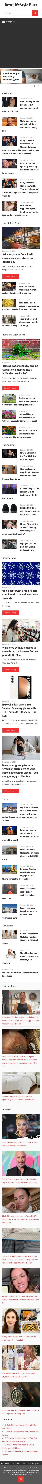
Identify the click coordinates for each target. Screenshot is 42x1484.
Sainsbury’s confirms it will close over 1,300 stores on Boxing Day (17, 258)
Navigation (10, 21)
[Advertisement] (21, 47)
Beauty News (8, 925)
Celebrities (7, 93)
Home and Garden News (13, 334)
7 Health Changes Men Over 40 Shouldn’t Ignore (11, 76)
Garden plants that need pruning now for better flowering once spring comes (20, 401)
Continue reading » (10, 276)
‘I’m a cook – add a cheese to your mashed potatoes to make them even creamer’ (20, 306)
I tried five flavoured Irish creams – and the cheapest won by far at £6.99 (20, 322)
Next (39, 86)
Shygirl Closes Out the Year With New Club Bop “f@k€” (28, 456)
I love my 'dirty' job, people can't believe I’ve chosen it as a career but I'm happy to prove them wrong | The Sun (20, 1020)
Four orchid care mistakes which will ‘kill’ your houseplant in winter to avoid (19, 417)
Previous (34, 86)
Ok (21, 1479)
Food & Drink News (11, 223)
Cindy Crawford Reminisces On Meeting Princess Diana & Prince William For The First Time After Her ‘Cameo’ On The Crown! (20, 147)
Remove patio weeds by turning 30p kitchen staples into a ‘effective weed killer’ (20, 369)
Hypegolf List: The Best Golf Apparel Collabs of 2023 (28, 546)
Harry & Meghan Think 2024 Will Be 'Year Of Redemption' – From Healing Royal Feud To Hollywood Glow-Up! (20, 189)
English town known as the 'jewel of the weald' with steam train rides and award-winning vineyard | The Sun (20, 814)
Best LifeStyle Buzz (21, 4)
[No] (39, 1474)
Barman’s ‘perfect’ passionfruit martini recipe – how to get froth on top (19, 289)
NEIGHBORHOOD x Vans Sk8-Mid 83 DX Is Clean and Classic (30, 511)
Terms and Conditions (20, 1463)
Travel (5, 799)
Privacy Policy (36, 1463)
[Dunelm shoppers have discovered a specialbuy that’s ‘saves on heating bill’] (21, 1093)
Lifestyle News (9, 558)
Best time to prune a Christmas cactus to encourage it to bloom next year (19, 433)
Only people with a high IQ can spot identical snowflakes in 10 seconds (20, 594)
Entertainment (9, 445)
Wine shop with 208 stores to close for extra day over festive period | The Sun (20, 651)
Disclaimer (4, 1463)
